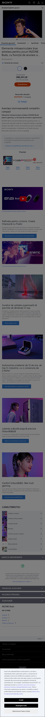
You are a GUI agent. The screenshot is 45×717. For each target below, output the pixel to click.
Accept (21, 700)
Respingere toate (21, 705)
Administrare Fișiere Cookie (21, 711)
